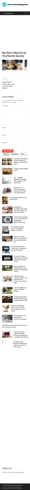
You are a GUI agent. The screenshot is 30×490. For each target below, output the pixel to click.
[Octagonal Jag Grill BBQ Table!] (7, 169)
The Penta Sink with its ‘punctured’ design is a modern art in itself (17, 228)
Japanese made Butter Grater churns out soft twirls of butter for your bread (18, 308)
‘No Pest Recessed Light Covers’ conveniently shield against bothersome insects (21, 219)
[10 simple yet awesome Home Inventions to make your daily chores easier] (7, 159)
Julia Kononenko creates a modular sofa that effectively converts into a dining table (20, 279)
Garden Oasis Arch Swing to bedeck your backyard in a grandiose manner (21, 268)
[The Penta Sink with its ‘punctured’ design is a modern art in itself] (5, 227)
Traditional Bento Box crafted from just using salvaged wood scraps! (20, 298)
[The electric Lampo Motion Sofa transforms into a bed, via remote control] (7, 256)
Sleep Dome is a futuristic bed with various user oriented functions (14, 326)
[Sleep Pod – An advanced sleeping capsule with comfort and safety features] (7, 187)
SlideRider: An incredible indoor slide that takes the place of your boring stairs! (20, 209)
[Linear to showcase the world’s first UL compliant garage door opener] (6, 246)
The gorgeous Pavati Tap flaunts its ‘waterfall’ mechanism (20, 317)
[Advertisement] (15, 33)
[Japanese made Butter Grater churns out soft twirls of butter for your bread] (6, 306)
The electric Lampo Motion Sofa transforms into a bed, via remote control (21, 258)
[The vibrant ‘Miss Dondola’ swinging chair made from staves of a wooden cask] (7, 342)
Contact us (21, 472)
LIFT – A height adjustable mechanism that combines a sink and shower (20, 180)
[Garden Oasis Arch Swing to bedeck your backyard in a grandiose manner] (7, 266)
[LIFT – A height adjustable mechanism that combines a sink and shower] (7, 177)
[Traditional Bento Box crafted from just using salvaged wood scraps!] (7, 297)
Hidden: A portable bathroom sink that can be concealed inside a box (20, 239)
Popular (6, 154)
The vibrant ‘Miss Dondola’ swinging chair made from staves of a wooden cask (20, 344)
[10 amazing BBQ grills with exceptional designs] (7, 288)
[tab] (6, 154)
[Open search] (26, 13)
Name (4, 127)
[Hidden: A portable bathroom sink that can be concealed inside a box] (7, 236)
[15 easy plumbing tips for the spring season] (5, 197)
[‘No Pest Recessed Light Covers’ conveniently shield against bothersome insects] (7, 217)
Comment (5, 105)
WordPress (11, 488)
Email (4, 135)
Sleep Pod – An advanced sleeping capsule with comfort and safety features (20, 190)
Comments (14, 154)
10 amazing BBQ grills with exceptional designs (20, 289)
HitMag (19, 488)
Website (4, 142)
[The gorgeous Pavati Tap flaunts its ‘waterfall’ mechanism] (7, 315)
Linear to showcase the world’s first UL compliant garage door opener (18, 248)
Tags (22, 154)
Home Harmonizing (17, 485)
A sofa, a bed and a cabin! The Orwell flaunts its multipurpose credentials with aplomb (21, 334)
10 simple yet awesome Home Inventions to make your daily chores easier (21, 161)
